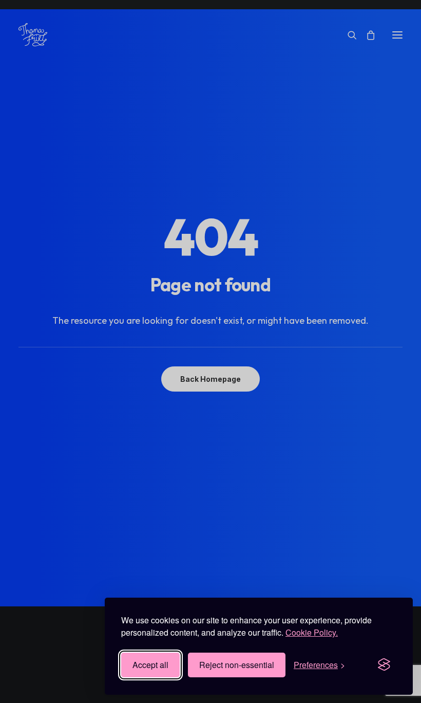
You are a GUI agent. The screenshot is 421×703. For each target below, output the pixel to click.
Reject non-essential (236, 665)
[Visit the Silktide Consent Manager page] (384, 665)
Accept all (150, 665)
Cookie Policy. (311, 632)
